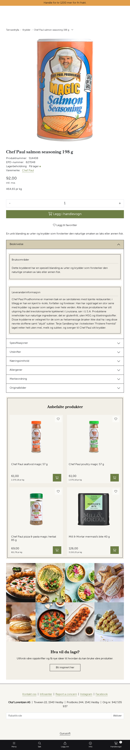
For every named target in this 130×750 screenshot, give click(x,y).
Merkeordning (18, 379)
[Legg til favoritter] (58, 419)
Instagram (86, 694)
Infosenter (46, 694)
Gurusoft (65, 733)
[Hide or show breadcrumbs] (72, 30)
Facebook (102, 694)
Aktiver (117, 715)
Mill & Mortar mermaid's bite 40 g (89, 536)
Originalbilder (18, 388)
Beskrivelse (16, 244)
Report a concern (66, 694)
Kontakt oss (29, 694)
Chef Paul (28, 170)
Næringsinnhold (19, 361)
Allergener (16, 370)
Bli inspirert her (65, 667)
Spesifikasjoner (19, 343)
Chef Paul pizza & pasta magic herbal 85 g (33, 538)
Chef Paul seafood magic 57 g (29, 464)
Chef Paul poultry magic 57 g (86, 464)
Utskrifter (15, 352)
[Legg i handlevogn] (57, 478)
